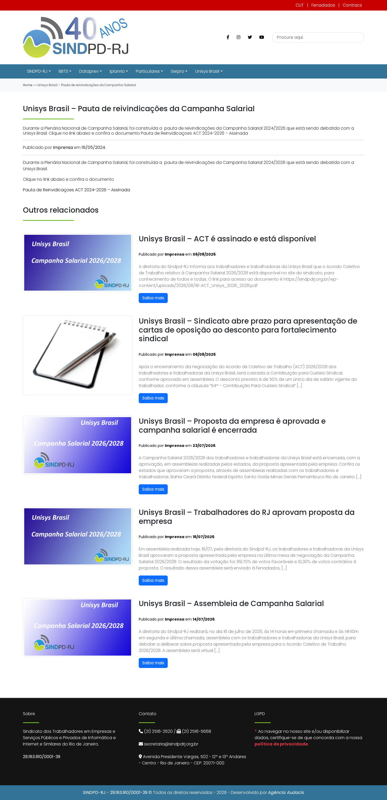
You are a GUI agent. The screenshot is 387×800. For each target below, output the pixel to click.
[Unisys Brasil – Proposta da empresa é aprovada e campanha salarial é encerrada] (77, 445)
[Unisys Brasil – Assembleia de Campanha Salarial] (77, 627)
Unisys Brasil (207, 71)
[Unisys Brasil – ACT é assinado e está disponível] (77, 262)
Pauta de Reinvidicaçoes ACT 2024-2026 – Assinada (76, 190)
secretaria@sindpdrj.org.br (171, 744)
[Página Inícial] (75, 37)
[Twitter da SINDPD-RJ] (250, 37)
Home (27, 85)
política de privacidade (281, 744)
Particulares (148, 71)
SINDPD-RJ (37, 71)
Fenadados (323, 5)
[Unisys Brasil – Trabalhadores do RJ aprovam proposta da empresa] (77, 536)
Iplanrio (117, 71)
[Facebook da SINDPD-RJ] (228, 37)
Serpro (177, 71)
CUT (300, 5)
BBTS (63, 71)
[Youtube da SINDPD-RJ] (261, 37)
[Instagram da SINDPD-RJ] (238, 37)
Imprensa (63, 147)
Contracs (352, 5)
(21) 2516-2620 (158, 731)
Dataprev (89, 71)
